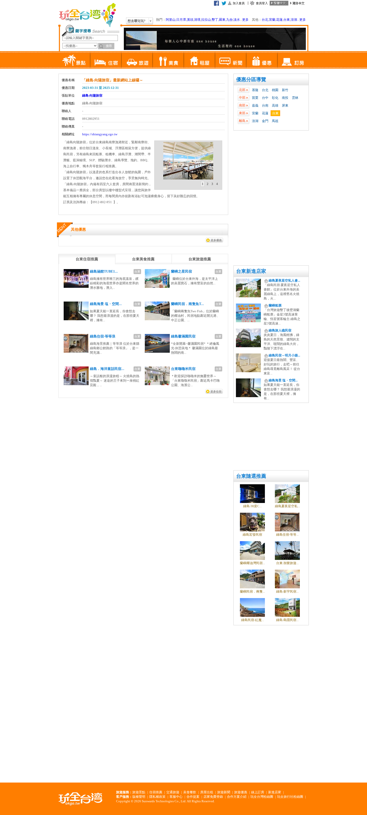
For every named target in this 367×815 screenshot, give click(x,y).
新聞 (230, 60)
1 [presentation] (202, 184)
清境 (197, 19)
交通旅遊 (172, 792)
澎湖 (294, 19)
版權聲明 (138, 797)
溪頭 (190, 19)
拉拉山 (206, 19)
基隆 (255, 90)
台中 (265, 98)
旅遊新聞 (223, 792)
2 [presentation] (207, 184)
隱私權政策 (157, 797)
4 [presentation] (217, 184)
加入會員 (239, 3)
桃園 (275, 90)
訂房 (292, 60)
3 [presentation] (212, 184)
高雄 (275, 105)
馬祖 (275, 121)
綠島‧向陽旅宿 (92, 95)
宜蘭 (272, 19)
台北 (265, 19)
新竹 (285, 90)
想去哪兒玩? (136, 21)
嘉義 (255, 105)
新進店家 (274, 792)
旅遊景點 (138, 792)
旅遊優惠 (240, 792)
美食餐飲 (189, 792)
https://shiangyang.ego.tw (99, 134)
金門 (265, 121)
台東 (286, 19)
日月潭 (181, 19)
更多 (245, 19)
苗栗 (255, 98)
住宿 (105, 60)
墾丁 (215, 19)
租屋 (199, 60)
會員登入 (262, 3)
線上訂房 (257, 792)
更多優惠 (216, 240)
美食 (168, 60)
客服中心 (176, 797)
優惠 (261, 60)
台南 (265, 105)
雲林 (295, 98)
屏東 (285, 105)
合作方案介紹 (236, 797)
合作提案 (192, 797)
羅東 (222, 19)
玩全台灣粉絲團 (261, 797)
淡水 (236, 19)
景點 (74, 60)
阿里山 (171, 19)
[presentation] (87, 259)
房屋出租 (206, 792)
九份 (229, 19)
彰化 (275, 98)
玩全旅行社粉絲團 (290, 797)
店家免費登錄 (213, 797)
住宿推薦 (155, 792)
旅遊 (136, 60)
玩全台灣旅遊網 (87, 15)
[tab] (202, 184)
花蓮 (279, 19)
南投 (285, 98)
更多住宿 (215, 391)
